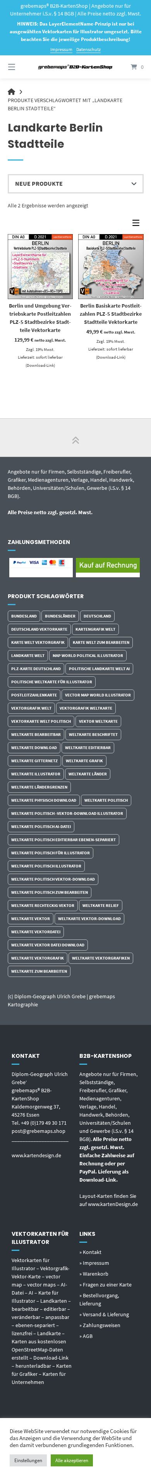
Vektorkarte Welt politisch (41, 721)
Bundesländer (60, 616)
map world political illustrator (88, 655)
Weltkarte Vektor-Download (89, 918)
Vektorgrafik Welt (31, 708)
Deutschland (97, 616)
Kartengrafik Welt (95, 629)
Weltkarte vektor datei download (47, 945)
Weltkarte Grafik (84, 760)
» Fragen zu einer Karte (105, 1284)
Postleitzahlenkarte (34, 695)
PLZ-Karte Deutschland (36, 668)
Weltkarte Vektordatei (35, 931)
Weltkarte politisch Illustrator (46, 866)
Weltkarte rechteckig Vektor (42, 905)
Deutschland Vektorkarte (39, 629)
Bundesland (24, 616)
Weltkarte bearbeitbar (36, 734)
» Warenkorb (93, 1273)
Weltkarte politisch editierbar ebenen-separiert (63, 839)
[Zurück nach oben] (75, 437)
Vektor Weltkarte (98, 721)
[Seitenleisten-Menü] (138, 224)
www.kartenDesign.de (113, 1204)
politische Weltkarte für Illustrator (51, 681)
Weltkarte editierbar (88, 747)
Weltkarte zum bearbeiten (39, 971)
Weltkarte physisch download (43, 800)
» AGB (86, 1336)
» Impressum (94, 1262)
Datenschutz (88, 49)
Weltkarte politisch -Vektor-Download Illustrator (67, 813)
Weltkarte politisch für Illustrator (50, 852)
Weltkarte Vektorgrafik (37, 958)
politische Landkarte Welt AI (99, 668)
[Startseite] (75, 67)
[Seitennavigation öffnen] (21, 67)
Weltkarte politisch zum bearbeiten (49, 892)
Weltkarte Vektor (30, 918)
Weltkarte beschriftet (93, 734)
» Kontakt (90, 1252)
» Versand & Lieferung (104, 1314)
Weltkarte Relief (100, 905)
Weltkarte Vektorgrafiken (101, 958)
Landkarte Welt (28, 655)
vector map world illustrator (98, 695)
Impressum (61, 49)
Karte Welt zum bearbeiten (101, 642)
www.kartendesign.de (36, 1155)
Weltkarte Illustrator (35, 774)
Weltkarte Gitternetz (34, 760)
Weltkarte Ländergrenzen (39, 787)
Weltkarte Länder (88, 774)
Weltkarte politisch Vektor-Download (53, 879)
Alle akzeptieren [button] (71, 1460)
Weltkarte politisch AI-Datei (41, 826)
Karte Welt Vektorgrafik (38, 642)
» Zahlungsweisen (99, 1325)
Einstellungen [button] (28, 1460)
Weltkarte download (34, 747)
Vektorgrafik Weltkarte (86, 708)
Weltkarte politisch (106, 800)
